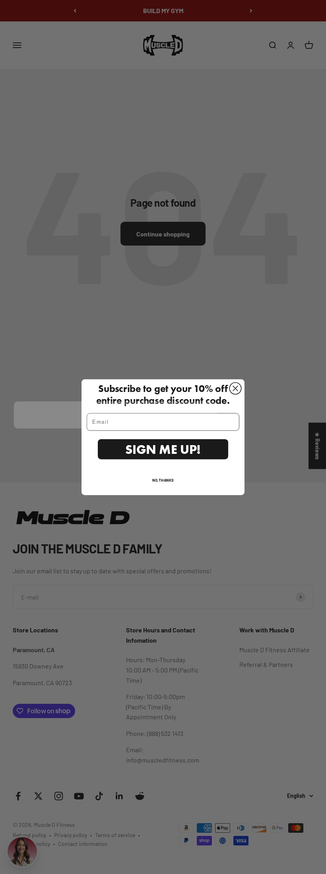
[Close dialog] (235, 388)
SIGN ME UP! (163, 449)
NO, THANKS (163, 479)
